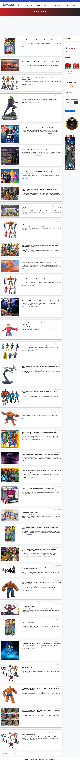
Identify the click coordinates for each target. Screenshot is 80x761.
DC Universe (60, 1)
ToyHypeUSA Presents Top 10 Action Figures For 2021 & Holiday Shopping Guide (41, 207)
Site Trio (44, 759)
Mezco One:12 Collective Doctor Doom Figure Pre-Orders (37, 149)
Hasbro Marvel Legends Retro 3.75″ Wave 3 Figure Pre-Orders (38, 345)
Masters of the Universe (46, 1)
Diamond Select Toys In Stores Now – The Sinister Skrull (37, 97)
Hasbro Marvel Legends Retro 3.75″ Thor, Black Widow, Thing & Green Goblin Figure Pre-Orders (40, 172)
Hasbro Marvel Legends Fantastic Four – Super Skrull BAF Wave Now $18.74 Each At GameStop (40, 733)
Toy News (39, 5)
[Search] (76, 102)
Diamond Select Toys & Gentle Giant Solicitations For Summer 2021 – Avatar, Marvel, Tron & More (40, 550)
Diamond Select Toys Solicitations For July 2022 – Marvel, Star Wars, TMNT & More (40, 190)
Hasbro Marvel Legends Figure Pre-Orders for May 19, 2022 (37, 127)
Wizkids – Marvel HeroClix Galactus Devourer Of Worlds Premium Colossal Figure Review (39, 605)
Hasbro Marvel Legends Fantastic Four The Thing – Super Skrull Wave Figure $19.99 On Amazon (40, 688)
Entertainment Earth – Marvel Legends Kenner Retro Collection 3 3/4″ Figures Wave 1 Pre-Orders (40, 433)
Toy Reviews (46, 5)
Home (27, 5)
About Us (33, 5)
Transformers (37, 1)
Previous (4, 753)
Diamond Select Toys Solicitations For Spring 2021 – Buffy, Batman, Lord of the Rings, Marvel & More (41, 567)
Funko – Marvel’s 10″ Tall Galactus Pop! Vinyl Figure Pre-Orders (38, 488)
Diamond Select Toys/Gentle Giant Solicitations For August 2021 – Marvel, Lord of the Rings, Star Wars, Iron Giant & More (41, 471)
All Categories (67, 5)
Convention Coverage (55, 5)
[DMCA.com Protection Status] (69, 38)
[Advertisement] (40, 25)
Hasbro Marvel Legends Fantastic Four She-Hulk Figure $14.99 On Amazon (41, 643)
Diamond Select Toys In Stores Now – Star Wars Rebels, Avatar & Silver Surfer (41, 366)
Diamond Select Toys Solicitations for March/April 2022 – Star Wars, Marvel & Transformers (40, 245)
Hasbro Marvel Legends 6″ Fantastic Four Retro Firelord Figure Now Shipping (40, 40)
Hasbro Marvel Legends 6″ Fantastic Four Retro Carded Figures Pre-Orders (40, 279)
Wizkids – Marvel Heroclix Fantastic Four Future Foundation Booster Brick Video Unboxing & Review (40, 511)
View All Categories (70, 110)
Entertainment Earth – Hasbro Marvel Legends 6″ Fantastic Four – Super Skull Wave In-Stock (41, 666)
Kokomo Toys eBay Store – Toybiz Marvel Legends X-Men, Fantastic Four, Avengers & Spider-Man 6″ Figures (41, 711)
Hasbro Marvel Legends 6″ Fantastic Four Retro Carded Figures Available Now (41, 223)
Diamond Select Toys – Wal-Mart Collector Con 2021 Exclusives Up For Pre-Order (40, 323)
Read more (52, 67)
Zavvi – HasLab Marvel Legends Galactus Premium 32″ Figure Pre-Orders (41, 301)
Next (15, 753)
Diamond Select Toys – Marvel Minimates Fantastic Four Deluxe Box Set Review (41, 62)
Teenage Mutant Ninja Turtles (27, 1)
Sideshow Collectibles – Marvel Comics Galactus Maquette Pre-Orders (40, 454)
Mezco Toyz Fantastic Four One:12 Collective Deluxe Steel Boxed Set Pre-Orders (41, 392)
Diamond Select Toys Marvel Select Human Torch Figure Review (39, 262)
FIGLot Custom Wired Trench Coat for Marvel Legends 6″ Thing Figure (40, 413)
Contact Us (74, 5)
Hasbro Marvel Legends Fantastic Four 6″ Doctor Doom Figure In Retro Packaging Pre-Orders (41, 621)
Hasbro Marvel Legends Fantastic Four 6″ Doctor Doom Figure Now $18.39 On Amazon (40, 528)
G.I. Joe (54, 1)
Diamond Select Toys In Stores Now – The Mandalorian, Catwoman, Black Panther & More (41, 583)
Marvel (19, 1)
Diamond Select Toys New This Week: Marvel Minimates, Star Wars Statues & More (40, 78)
